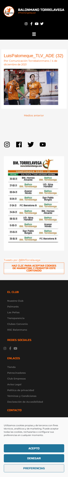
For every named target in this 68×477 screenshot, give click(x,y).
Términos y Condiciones (21, 395)
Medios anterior (34, 115)
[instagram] (10, 144)
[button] (34, 34)
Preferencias (34, 468)
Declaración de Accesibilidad (25, 401)
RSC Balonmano (17, 329)
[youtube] (44, 144)
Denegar (34, 458)
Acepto (34, 448)
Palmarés (13, 306)
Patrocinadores (16, 372)
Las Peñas (13, 312)
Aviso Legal (14, 384)
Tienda (11, 367)
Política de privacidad (20, 390)
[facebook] (22, 144)
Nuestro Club (15, 300)
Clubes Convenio (17, 323)
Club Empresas (16, 378)
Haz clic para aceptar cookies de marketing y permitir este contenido (34, 268)
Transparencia (15, 318)
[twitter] (34, 144)
